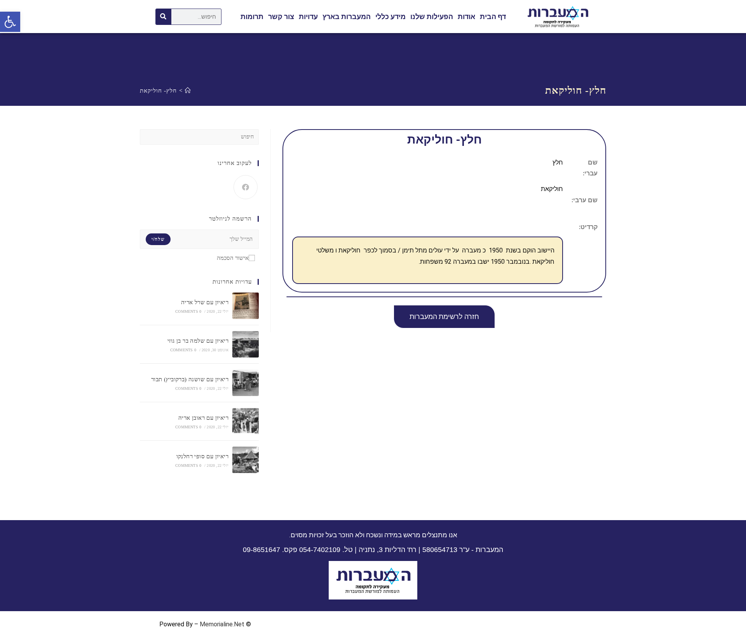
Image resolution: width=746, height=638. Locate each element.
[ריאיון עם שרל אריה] (245, 306)
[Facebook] (246, 187)
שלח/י (158, 239)
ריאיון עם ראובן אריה (203, 418)
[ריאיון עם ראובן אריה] (245, 421)
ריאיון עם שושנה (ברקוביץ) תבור (189, 379)
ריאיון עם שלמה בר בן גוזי (197, 341)
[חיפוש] (163, 17)
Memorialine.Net (222, 624)
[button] (444, 316)
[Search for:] (199, 136)
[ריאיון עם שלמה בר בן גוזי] (245, 344)
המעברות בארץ (346, 16)
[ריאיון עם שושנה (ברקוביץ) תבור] (245, 383)
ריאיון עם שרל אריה (204, 302)
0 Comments (188, 311)
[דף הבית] (188, 91)
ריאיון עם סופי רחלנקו (202, 456)
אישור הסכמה (233, 258)
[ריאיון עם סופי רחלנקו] (245, 460)
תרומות (252, 16)
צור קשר (281, 16)
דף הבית (493, 16)
